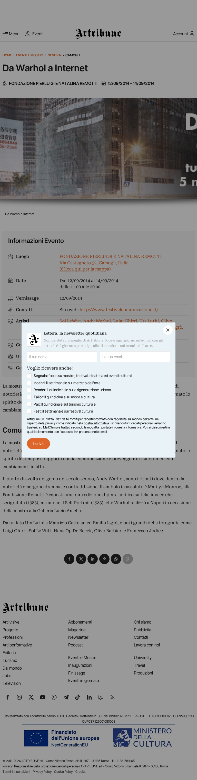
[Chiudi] (168, 330)
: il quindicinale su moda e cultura (64, 397)
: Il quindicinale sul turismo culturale (65, 404)
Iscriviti (38, 443)
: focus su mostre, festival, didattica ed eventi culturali (83, 375)
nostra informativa (96, 423)
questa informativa (128, 427)
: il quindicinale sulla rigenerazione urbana (72, 390)
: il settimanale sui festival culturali (64, 411)
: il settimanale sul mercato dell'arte (67, 383)
